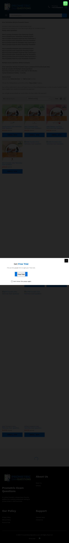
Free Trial (21, 274)
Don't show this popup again (22, 281)
